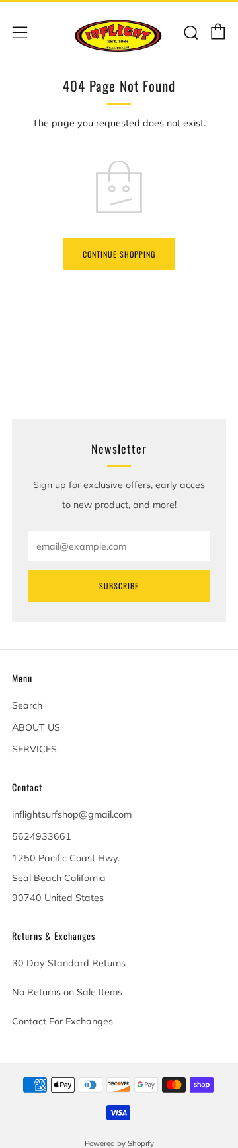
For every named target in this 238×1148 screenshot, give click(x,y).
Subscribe (119, 585)
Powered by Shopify (119, 1143)
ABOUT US (36, 727)
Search (27, 705)
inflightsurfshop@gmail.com (72, 814)
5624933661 (41, 836)
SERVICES (34, 749)
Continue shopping (119, 254)
